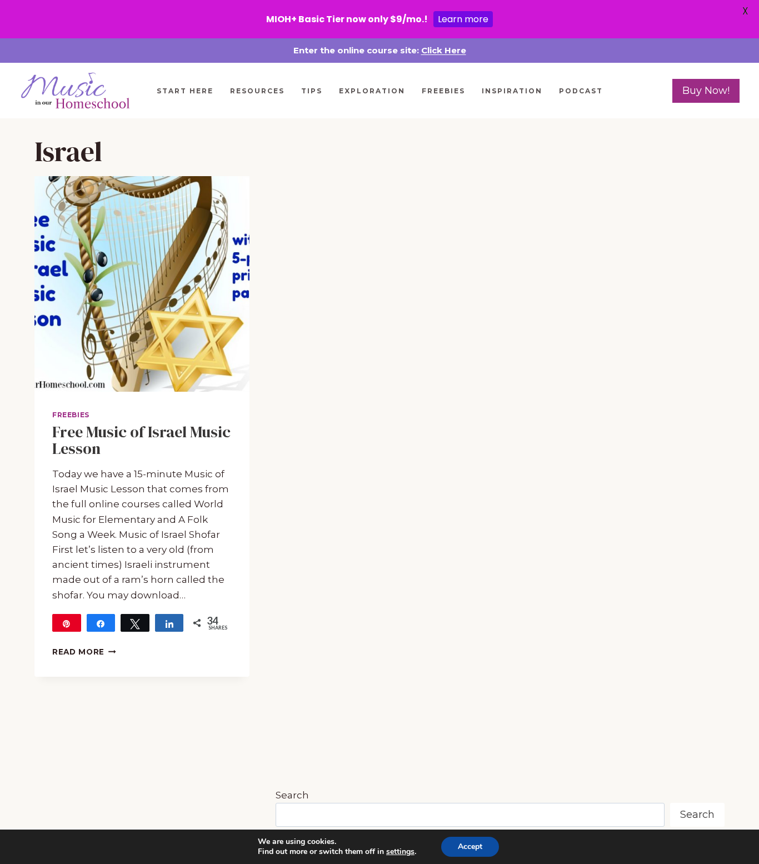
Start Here (185, 91)
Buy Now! (706, 90)
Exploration (372, 91)
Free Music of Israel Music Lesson (141, 440)
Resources (257, 91)
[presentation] (141, 283)
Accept (470, 846)
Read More (84, 651)
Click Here (443, 50)
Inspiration (512, 91)
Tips (311, 91)
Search (292, 795)
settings (400, 852)
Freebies (443, 91)
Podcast (581, 91)
